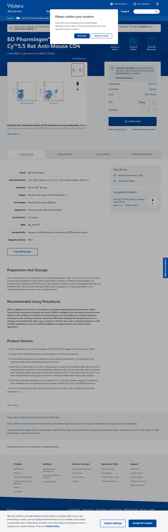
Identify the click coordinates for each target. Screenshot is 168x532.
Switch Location (101, 36)
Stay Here (81, 36)
